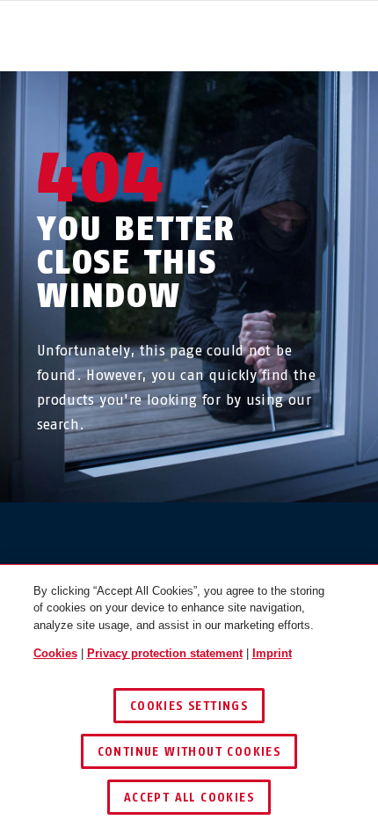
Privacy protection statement (165, 653)
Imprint (272, 653)
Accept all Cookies (189, 797)
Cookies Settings (189, 706)
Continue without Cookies (189, 751)
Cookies (55, 653)
